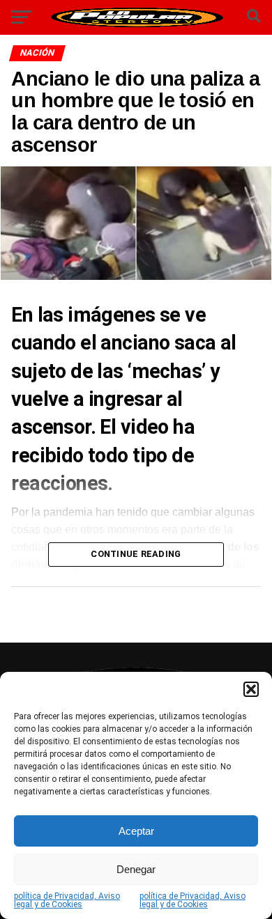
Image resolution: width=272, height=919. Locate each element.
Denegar (136, 869)
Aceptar (136, 831)
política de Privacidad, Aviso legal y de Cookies (67, 900)
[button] (251, 689)
